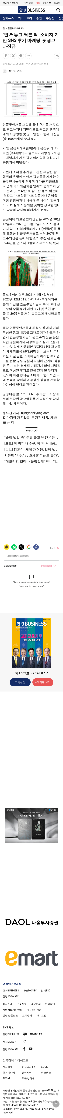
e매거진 (47, 2)
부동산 (50, 18)
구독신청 (20, 682)
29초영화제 (28, 1078)
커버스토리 (25, 18)
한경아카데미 (10, 1072)
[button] (57, 3)
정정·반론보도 (10, 1015)
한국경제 (7, 1066)
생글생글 (46, 1072)
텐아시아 (27, 1072)
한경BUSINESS (16, 28)
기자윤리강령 (34, 1009)
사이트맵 (41, 1015)
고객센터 (27, 1015)
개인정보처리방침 (12, 1009)
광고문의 (36, 1003)
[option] (31, 825)
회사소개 (7, 1003)
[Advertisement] (31, 749)
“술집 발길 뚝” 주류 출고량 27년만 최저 (33, 437)
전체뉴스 (8, 18)
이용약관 (50, 1003)
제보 (38, 2)
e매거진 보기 (43, 682)
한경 (11, 990)
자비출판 (28, 2)
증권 (39, 18)
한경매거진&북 (10, 2)
